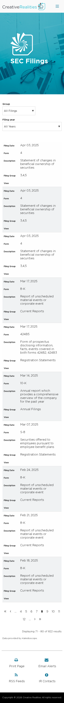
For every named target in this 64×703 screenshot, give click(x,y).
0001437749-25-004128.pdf (25, 598)
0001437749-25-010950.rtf (29, 273)
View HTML (22, 183)
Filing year (8, 120)
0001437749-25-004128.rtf (29, 598)
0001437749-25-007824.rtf (29, 368)
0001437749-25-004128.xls (33, 598)
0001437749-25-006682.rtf (29, 462)
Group (6, 104)
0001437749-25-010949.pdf (25, 183)
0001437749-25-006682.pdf (25, 462)
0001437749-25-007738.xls (33, 417)
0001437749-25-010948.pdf (25, 228)
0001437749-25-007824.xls (33, 368)
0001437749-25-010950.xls (33, 273)
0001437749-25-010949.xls (33, 183)
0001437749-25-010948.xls (33, 228)
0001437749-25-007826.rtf (29, 319)
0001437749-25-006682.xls (33, 462)
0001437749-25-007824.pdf (25, 368)
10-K (23, 383)
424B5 (25, 334)
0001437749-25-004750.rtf (29, 553)
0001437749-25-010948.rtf (29, 228)
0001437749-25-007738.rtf (29, 417)
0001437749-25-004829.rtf (29, 507)
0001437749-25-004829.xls (33, 507)
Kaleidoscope (29, 638)
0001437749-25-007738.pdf (25, 417)
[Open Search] (57, 6)
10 (53, 611)
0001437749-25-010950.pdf (25, 273)
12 (24, 619)
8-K (22, 289)
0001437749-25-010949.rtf (29, 183)
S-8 (22, 432)
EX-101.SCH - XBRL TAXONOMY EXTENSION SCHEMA (40, 319)
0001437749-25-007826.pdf (25, 319)
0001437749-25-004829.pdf (25, 507)
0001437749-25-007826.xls (33, 319)
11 (59, 611)
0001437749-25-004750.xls (33, 553)
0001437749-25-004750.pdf (25, 553)
